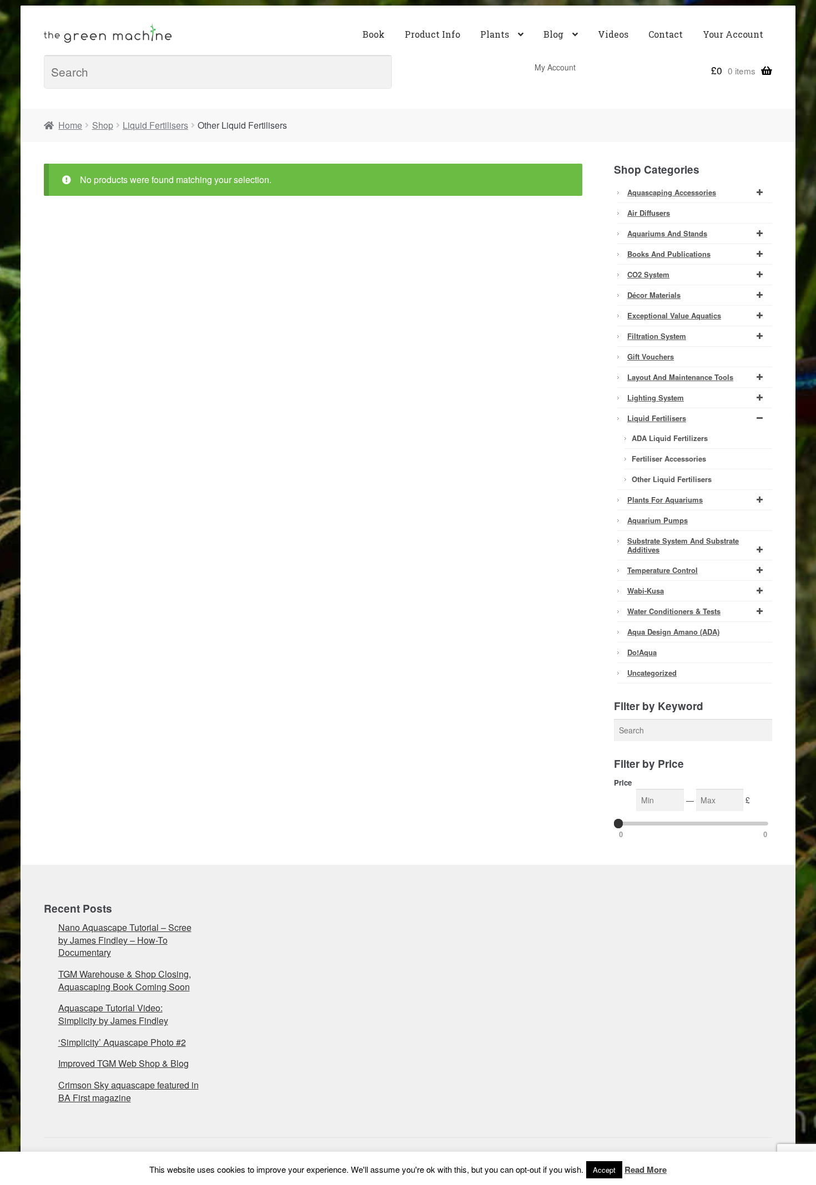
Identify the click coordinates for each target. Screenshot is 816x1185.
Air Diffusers (648, 212)
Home (70, 125)
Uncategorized (652, 672)
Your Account (733, 34)
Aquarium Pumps (657, 520)
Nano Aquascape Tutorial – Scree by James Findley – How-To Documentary (125, 940)
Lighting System (655, 397)
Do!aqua (642, 652)
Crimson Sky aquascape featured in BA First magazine (128, 1091)
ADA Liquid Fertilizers (670, 438)
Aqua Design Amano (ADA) (673, 631)
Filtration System (656, 336)
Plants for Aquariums (665, 499)
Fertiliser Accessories (669, 458)
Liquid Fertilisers (155, 125)
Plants (494, 34)
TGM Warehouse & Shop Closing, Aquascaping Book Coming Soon (124, 980)
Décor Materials (654, 295)
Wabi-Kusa (645, 590)
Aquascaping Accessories (671, 192)
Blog (553, 34)
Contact (665, 34)
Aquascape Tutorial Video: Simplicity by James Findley (113, 1014)
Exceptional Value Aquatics (674, 315)
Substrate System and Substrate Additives (683, 545)
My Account (555, 67)
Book (373, 34)
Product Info (432, 34)
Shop (102, 125)
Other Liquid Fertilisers (672, 479)
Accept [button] (604, 1169)
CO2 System (648, 274)
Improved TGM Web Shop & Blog (123, 1063)
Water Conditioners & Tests (674, 611)
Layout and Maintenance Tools (680, 377)
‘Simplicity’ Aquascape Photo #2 (122, 1042)
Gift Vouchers (650, 356)
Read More (645, 1169)
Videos (613, 34)
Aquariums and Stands (667, 233)
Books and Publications (669, 254)
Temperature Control (662, 570)
